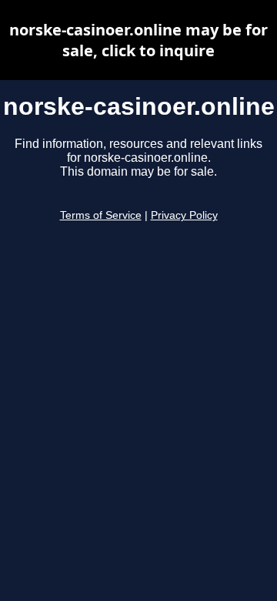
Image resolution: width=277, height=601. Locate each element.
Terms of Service (101, 215)
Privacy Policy (184, 215)
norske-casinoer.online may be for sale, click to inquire (138, 40)
